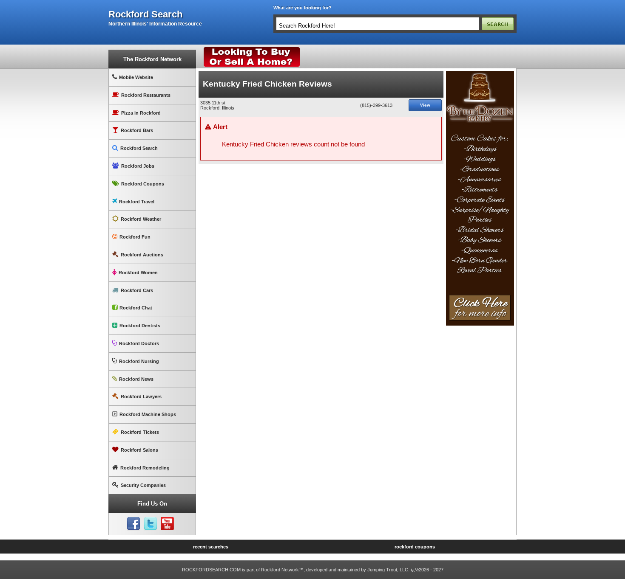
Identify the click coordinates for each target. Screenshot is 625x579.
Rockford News (136, 379)
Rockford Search (139, 148)
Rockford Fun (135, 236)
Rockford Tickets (140, 432)
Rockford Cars (137, 290)
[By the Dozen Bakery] (480, 74)
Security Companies (143, 485)
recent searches (210, 546)
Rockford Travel (136, 201)
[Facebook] (133, 524)
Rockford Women (138, 272)
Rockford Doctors (139, 343)
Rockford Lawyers (141, 396)
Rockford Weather (141, 219)
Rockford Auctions (142, 254)
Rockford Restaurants (145, 95)
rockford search (145, 14)
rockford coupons (415, 546)
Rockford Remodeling (145, 467)
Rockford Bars (137, 130)
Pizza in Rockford (141, 112)
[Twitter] (150, 524)
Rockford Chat (135, 307)
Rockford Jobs (137, 166)
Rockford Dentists (139, 325)
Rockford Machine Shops (147, 414)
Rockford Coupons (142, 183)
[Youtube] (167, 524)
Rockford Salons (139, 450)
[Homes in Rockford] (252, 48)
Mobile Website (136, 77)
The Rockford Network (152, 59)
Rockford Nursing (139, 361)
